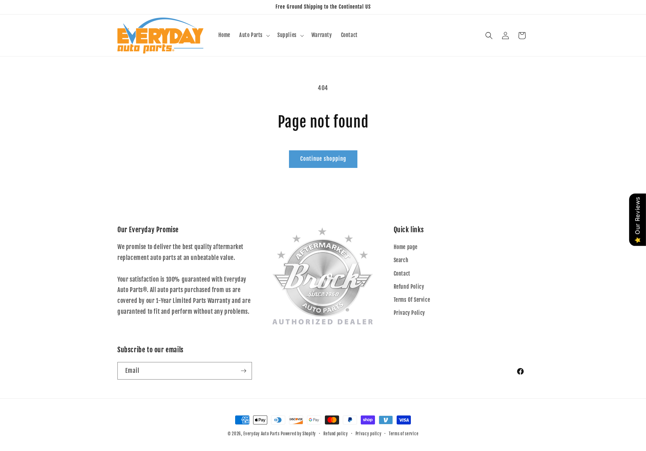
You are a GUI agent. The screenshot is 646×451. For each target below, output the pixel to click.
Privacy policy (369, 433)
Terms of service (403, 433)
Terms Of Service (412, 300)
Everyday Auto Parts (261, 433)
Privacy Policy (409, 313)
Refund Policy (409, 286)
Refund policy (335, 433)
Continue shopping (323, 158)
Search (401, 260)
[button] (254, 35)
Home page (406, 247)
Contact (402, 273)
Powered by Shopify (298, 433)
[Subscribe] (243, 371)
